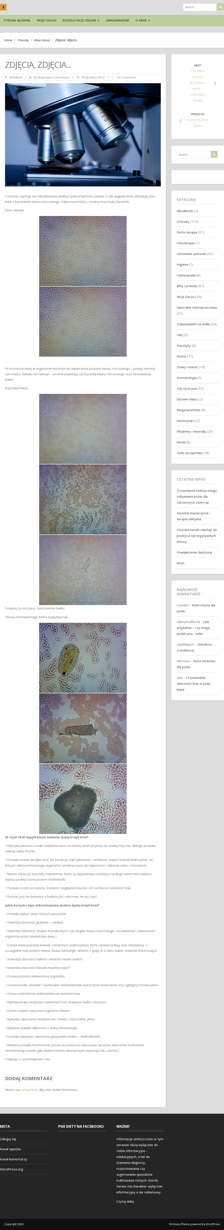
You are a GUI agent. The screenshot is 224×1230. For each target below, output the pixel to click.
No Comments (126, 77)
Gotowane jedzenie (191, 253)
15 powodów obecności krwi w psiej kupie (193, 683)
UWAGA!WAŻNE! (117, 20)
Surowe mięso (187, 399)
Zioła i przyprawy (190, 453)
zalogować (29, 1090)
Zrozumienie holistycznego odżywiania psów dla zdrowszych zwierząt (197, 496)
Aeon (180, 563)
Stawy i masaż (187, 367)
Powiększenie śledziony (194, 552)
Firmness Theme (179, 1224)
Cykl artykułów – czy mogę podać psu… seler (193, 627)
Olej (180, 335)
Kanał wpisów (10, 1149)
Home (8, 40)
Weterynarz (186, 420)
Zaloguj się (8, 1139)
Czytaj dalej (125, 1201)
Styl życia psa (187, 388)
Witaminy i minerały (191, 431)
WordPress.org (11, 1169)
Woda (181, 442)
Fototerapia (185, 243)
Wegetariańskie (188, 410)
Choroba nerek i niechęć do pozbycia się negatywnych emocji (197, 535)
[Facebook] (3, 7)
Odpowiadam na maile (193, 324)
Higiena (182, 264)
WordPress (213, 1224)
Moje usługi (46, 20)
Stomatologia (187, 377)
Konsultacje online (80, 20)
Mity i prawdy (187, 286)
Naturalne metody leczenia (197, 307)
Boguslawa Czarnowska (53, 77)
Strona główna (17, 20)
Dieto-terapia (187, 232)
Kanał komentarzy (13, 1159)
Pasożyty (184, 345)
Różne (181, 356)
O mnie (142, 20)
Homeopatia (186, 275)
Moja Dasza (42, 40)
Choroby (23, 40)
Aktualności (185, 211)
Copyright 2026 (13, 1224)
